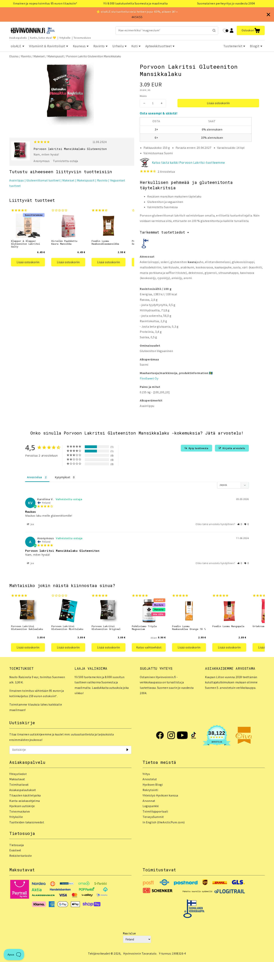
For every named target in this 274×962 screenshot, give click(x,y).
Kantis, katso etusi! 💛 (43, 37)
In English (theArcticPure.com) (164, 822)
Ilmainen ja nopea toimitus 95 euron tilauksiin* (45, 3)
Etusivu (13, 56)
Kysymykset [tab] (62, 477)
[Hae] (214, 30)
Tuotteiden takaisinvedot (26, 822)
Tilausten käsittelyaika (25, 795)
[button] (251, 30)
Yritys (146, 774)
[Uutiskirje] (127, 750)
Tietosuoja (16, 845)
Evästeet (15, 850)
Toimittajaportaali (155, 811)
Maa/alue (129, 933)
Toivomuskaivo (82, 37)
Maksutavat (17, 779)
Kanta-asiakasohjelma (24, 801)
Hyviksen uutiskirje (22, 806)
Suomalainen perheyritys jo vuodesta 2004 (226, 3)
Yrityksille (64, 37)
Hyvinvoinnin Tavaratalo (140, 953)
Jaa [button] (32, 524)
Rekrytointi (150, 790)
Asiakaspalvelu (18, 37)
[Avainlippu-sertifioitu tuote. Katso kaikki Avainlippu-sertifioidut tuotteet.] (145, 244)
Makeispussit (55, 56)
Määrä (143, 96)
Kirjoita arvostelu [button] (234, 448)
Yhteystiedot (18, 774)
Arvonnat (149, 801)
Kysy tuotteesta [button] (198, 448)
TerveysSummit (153, 817)
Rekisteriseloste (20, 856)
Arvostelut (150, 779)
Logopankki (151, 806)
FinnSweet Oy (149, 378)
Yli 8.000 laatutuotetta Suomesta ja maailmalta (135, 3)
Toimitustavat (19, 785)
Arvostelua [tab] (34, 477)
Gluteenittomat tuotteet (43, 180)
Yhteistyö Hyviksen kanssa (160, 795)
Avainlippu (16, 180)
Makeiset (39, 56)
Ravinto (26, 56)
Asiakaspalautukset (22, 790)
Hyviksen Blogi (153, 785)
